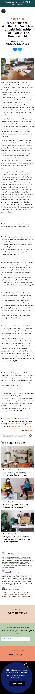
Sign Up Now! (17, 684)
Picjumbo (30, 430)
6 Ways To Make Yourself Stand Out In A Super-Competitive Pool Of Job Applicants (16, 539)
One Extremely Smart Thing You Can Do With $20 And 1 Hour (16, 474)
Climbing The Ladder (9, 470)
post (19, 102)
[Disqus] (17, 574)
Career (5, 534)
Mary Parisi (19, 42)
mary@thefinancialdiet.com (21, 426)
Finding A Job (17, 19)
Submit (32, 639)
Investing (16, 502)
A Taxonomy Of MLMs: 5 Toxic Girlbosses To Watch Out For (15, 506)
